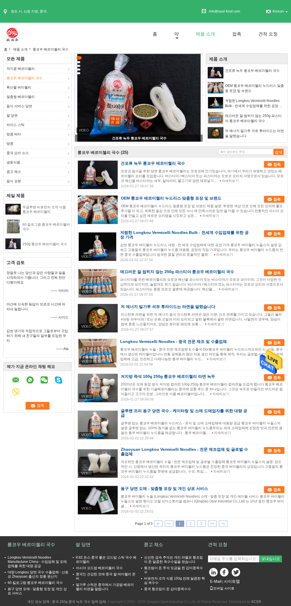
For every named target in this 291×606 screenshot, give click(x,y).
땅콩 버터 (14, 134)
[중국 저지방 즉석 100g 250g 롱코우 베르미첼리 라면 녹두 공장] (98, 388)
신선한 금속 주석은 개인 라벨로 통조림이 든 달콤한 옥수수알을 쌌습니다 (173, 559)
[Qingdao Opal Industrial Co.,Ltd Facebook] (225, 573)
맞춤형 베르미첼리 (21, 97)
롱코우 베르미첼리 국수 (24, 78)
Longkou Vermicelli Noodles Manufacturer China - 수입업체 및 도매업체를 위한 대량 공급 (37, 561)
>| (223, 524)
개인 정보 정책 (38, 602)
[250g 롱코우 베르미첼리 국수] (13, 244)
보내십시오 (270, 559)
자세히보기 (230, 181)
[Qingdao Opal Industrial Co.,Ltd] (11, 34)
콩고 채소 (14, 172)
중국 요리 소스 (18, 153)
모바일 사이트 (223, 588)
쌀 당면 (12, 116)
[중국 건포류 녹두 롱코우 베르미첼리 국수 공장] (98, 174)
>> (212, 524)
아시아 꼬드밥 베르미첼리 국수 (99, 568)
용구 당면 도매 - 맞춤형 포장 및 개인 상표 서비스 (164, 488)
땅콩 (10, 144)
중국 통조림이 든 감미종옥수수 (167, 589)
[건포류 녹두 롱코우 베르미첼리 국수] (215, 73)
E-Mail (215, 581)
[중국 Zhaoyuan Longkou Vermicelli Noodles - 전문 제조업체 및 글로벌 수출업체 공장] (98, 463)
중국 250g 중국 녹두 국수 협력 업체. (80, 602)
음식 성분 (14, 181)
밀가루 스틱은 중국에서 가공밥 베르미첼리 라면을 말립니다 (105, 587)
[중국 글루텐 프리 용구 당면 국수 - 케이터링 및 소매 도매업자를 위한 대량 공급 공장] (98, 424)
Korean (278, 11)
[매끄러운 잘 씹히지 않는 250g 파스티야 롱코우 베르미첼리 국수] (215, 118)
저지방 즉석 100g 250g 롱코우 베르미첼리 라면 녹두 (168, 376)
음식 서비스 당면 (19, 106)
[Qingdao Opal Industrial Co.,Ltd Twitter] (236, 573)
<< (169, 524)
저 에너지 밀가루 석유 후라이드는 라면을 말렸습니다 (254, 133)
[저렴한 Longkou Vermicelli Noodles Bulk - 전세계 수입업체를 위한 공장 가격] (215, 103)
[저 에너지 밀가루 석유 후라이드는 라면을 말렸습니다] (215, 133)
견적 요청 (268, 34)
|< (158, 524)
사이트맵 (232, 581)
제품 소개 (205, 34)
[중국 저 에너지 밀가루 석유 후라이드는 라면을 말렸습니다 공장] (98, 318)
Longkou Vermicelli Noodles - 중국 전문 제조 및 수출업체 (173, 341)
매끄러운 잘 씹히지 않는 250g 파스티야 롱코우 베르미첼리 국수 (253, 118)
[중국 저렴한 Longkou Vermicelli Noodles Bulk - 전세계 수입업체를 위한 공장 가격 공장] (97, 246)
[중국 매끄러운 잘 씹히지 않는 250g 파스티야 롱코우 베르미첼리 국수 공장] (97, 283)
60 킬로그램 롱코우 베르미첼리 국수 (35, 583)
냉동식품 (13, 162)
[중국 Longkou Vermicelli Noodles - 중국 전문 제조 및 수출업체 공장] (97, 353)
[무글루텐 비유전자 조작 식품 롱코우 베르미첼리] (13, 209)
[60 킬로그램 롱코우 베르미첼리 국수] (13, 226)
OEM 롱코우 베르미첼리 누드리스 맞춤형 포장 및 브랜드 (254, 88)
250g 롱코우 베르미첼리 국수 (44, 244)
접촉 (236, 34)
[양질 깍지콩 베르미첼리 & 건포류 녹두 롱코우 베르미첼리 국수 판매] (139, 98)
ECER (256, 602)
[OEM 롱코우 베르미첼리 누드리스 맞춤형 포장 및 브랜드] (215, 88)
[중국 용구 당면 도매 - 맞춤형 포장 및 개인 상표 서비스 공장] (98, 500)
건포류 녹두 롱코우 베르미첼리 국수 (139, 138)
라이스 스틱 (15, 125)
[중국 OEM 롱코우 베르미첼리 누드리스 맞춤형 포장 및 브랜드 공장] (98, 209)
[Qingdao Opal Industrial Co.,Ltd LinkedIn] (213, 573)
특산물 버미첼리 (19, 87)
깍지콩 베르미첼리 (21, 69)
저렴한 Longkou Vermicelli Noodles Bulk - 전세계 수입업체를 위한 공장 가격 (253, 103)
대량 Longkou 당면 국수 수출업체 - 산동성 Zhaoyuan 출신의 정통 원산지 (38, 574)
